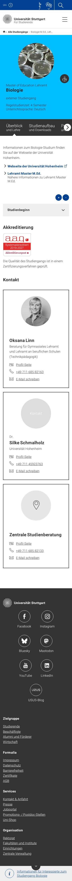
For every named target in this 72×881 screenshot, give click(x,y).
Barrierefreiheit (13, 770)
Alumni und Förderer (17, 736)
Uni (5, 4)
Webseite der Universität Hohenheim (35, 166)
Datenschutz (12, 765)
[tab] (36, 210)
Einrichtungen (12, 848)
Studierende (11, 726)
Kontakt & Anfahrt (15, 799)
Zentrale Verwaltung (17, 853)
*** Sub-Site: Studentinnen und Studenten (4, 31)
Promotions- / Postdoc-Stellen (24, 814)
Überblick (14, 127)
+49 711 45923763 (29, 464)
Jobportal (10, 809)
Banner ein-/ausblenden (35, 865)
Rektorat (9, 838)
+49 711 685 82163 (30, 372)
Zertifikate (10, 775)
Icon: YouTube (26, 665)
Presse (7, 804)
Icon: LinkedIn (47, 665)
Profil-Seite (23, 364)
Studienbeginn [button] (18, 210)
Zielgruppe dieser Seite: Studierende (64, 78)
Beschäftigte (12, 731)
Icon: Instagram (47, 616)
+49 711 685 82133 (30, 550)
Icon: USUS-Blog (36, 690)
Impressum (11, 760)
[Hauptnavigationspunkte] (65, 19)
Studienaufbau (42, 127)
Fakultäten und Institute (20, 843)
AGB (6, 781)
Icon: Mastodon (46, 641)
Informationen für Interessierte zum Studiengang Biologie (42, 873)
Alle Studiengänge (18, 31)
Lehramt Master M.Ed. (24, 173)
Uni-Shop (9, 820)
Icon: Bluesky (24, 641)
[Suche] (60, 5)
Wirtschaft (10, 742)
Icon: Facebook (24, 616)
